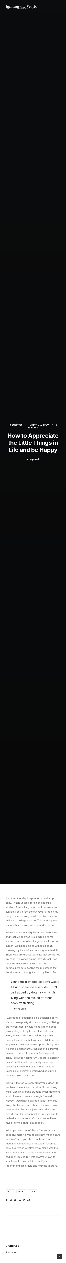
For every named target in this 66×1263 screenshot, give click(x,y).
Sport (21, 1191)
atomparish (32, 459)
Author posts (11, 1252)
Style (32, 1191)
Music (10, 1191)
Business (17, 424)
